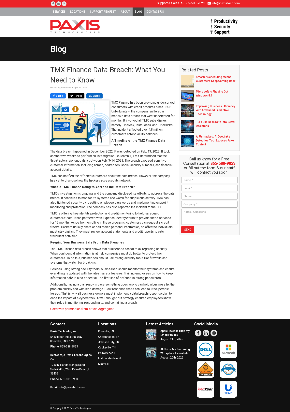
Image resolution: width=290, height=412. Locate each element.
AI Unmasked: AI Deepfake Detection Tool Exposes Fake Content (215, 140)
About (125, 11)
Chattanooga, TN (108, 336)
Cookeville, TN (107, 347)
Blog (138, 11)
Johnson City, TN (108, 342)
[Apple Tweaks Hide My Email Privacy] (151, 334)
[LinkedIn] (58, 4)
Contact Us (155, 11)
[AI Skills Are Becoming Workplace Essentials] (151, 352)
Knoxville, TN (106, 331)
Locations (77, 11)
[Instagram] (64, 4)
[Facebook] (53, 4)
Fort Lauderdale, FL (110, 358)
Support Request (103, 11)
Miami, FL (104, 363)
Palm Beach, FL (107, 353)
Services (59, 11)
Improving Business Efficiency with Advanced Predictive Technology (215, 110)
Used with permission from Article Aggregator (82, 309)
